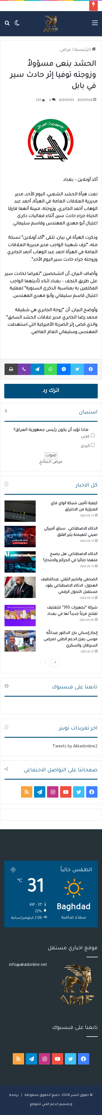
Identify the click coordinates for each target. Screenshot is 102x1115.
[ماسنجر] (64, 369)
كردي (85, 446)
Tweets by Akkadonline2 (74, 747)
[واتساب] (50, 369)
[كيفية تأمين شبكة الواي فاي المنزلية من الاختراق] (20, 511)
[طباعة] (11, 369)
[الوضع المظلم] (17, 25)
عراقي (65, 50)
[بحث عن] (7, 25)
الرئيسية (83, 50)
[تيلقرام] (37, 369)
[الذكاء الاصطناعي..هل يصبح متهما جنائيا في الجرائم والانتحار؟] (20, 562)
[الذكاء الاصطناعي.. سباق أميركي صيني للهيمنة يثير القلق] (20, 536)
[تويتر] (77, 369)
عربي (85, 436)
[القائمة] (95, 25)
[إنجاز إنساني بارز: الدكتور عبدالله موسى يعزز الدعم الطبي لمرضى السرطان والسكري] (20, 641)
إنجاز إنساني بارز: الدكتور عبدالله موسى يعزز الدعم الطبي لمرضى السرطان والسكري (70, 639)
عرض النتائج (51, 462)
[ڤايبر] (24, 369)
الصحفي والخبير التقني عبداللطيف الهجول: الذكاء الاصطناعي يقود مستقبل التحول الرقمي (69, 585)
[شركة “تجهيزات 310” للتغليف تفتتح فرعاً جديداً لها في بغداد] (20, 615)
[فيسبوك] (90, 369)
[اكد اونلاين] (51, 23)
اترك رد (51, 391)
